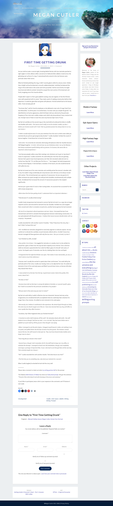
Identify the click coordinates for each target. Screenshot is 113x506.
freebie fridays (87, 257)
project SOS (85, 280)
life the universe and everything (88, 265)
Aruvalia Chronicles (27, 8)
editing (92, 254)
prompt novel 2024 (92, 280)
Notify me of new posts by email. (45, 463)
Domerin (93, 252)
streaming (91, 287)
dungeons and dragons (86, 254)
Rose (93, 282)
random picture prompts (87, 282)
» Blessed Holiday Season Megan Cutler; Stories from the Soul (45, 419)
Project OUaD (92, 278)
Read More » (93, 95)
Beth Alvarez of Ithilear (32, 375)
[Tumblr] (84, 231)
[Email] (84, 226)
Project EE (95, 276)
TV (97, 294)
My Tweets (85, 213)
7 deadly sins (84, 247)
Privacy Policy (65, 503)
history (87, 262)
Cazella (48, 399)
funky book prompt (52, 375)
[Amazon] (92, 231)
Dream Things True (82, 8)
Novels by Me (86, 274)
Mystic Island (93, 272)
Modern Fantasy (92, 270)
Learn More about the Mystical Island (90, 176)
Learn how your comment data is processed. (54, 474)
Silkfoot (91, 284)
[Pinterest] (88, 231)
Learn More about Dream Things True (90, 172)
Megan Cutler (35, 66)
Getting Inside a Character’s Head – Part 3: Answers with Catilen (29, 492)
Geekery (90, 259)
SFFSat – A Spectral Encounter (61, 491)
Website (64, 446)
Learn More (90, 112)
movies (83, 272)
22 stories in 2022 (90, 247)
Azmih (91, 250)
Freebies (16, 8)
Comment (45, 433)
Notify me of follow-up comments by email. (45, 456)
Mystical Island (18, 13)
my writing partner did (48, 370)
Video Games (89, 296)
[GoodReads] (95, 231)
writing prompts (51, 401)
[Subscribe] (92, 226)
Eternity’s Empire (68, 8)
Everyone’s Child (55, 8)
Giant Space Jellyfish (57, 399)
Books (95, 250)
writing (66, 399)
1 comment (58, 66)
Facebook (85, 198)
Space (86, 287)
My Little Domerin (88, 272)
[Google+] (95, 226)
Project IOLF (85, 278)
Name (26, 446)
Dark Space (87, 252)
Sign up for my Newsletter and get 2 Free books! (90, 46)
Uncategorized (22, 399)
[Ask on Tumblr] (88, 226)
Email (45, 446)
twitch (84, 297)
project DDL (89, 276)
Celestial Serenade (42, 8)
